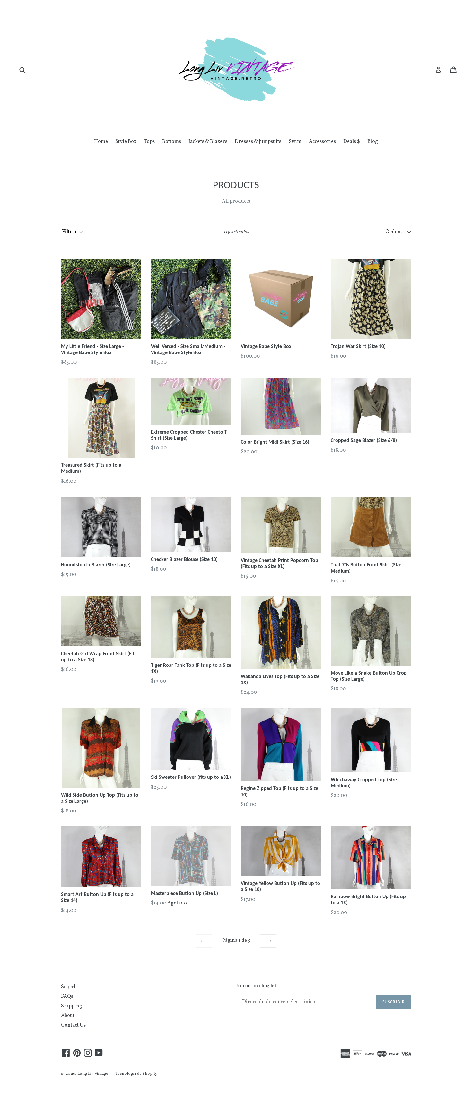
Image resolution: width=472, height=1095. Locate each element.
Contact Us (73, 1025)
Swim (295, 141)
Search (69, 986)
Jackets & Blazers (207, 141)
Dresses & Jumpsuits (258, 141)
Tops (149, 141)
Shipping (71, 1006)
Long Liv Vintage (92, 1074)
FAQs (67, 996)
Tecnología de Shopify (136, 1074)
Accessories (322, 141)
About (67, 1015)
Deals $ (351, 141)
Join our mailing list (256, 986)
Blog (372, 141)
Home (101, 141)
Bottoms (171, 141)
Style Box (125, 141)
